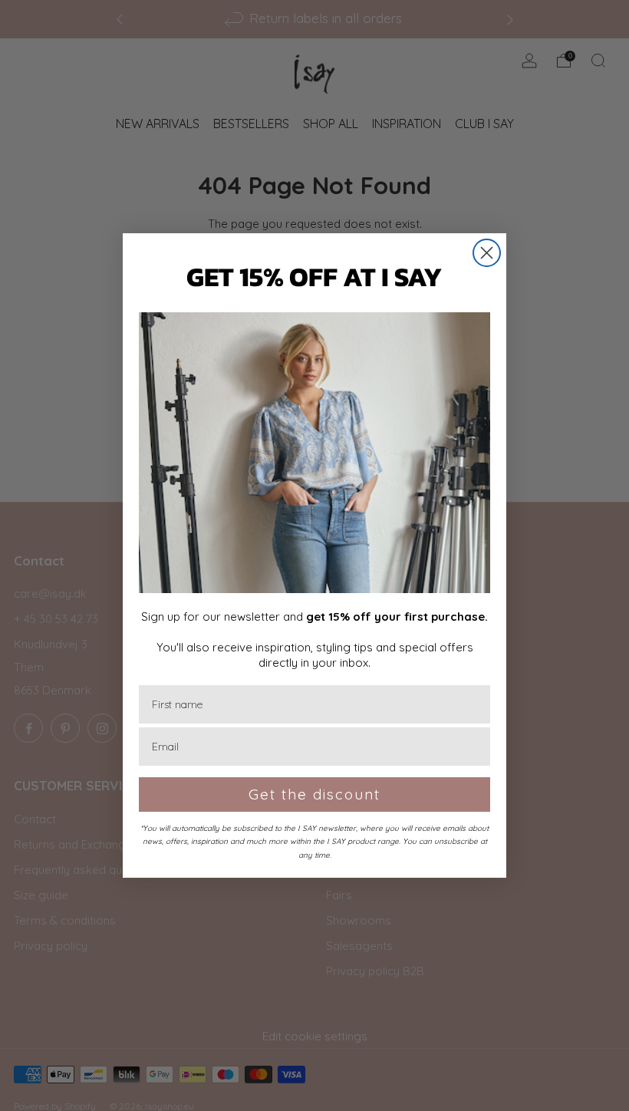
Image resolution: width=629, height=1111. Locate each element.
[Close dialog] (486, 252)
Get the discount (314, 794)
